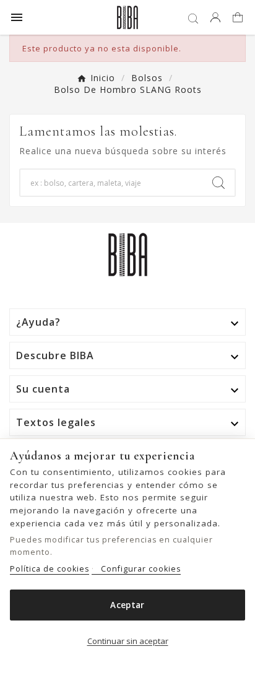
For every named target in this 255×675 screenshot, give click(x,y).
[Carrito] (239, 18)
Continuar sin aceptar (127, 641)
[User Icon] (215, 17)
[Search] (218, 182)
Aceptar (127, 605)
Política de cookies (49, 569)
